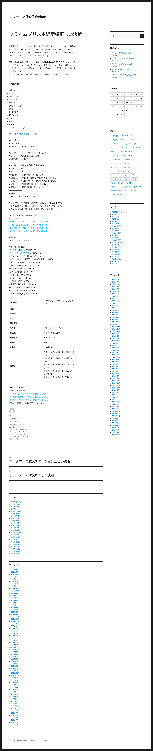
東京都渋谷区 (15, 537)
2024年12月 (15, 617)
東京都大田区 (15, 521)
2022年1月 (14, 699)
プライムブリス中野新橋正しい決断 (23, 134)
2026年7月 (14, 572)
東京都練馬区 (15, 544)
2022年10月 (15, 678)
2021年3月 (14, 722)
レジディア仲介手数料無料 (28, 17)
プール (124, 175)
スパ (135, 159)
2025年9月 (14, 596)
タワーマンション (117, 163)
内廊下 (21, 434)
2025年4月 (15, 607)
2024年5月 (15, 633)
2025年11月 (15, 591)
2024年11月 (15, 619)
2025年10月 (15, 593)
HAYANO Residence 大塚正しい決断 (124, 75)
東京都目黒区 (15, 542)
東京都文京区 (15, 523)
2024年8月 (15, 626)
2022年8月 (15, 682)
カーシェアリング (117, 151)
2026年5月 (14, 577)
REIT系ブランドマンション (18, 427)
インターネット (116, 144)
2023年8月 (15, 654)
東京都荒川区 (15, 547)
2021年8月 (14, 711)
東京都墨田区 (15, 518)
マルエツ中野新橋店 (17, 250)
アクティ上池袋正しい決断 (120, 69)
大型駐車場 (127, 187)
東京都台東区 (15, 514)
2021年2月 (14, 725)
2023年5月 (14, 661)
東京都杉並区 (15, 528)
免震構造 (134, 179)
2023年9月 (15, 652)
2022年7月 (14, 685)
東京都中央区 (15, 504)
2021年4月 (14, 720)
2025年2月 (14, 612)
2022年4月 (15, 692)
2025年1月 (14, 614)
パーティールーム (129, 171)
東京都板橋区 (15, 530)
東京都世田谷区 (16, 502)
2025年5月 (14, 605)
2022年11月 (15, 675)
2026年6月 (15, 574)
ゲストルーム (115, 155)
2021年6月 (14, 715)
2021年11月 (15, 704)
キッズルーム (129, 151)
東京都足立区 (15, 554)
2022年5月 (14, 689)
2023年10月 (15, 650)
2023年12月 (15, 645)
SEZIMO (12, 415)
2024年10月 (15, 621)
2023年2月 (15, 668)
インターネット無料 (22, 429)
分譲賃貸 (120, 183)
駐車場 (113, 195)
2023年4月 (15, 664)
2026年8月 (15, 570)
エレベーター (13, 432)
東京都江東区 (15, 535)
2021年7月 (14, 713)
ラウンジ (126, 179)
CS (26, 425)
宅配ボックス (137, 187)
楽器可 (127, 191)
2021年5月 (14, 718)
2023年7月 (14, 657)
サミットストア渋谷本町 (19, 253)
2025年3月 (14, 610)
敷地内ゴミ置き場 (20, 436)
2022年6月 (15, 687)
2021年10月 (15, 706)
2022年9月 (15, 680)
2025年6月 (14, 603)
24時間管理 (13, 425)
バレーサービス (116, 171)
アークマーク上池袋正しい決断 (122, 64)
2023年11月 (15, 647)
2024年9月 (15, 624)
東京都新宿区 (15, 525)
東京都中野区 (13, 421)
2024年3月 (15, 638)
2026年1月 (14, 586)
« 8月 (117, 119)
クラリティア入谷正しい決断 (121, 53)
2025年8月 (14, 598)
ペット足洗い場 (116, 179)
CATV (22, 425)
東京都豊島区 (15, 551)
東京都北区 (14, 509)
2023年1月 (14, 671)
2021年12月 (15, 701)
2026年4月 (15, 579)
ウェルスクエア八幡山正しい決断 (123, 58)
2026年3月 (15, 581)
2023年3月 (15, 666)
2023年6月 (15, 659)
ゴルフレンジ (115, 159)
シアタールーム (127, 159)
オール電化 (136, 148)
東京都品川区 (15, 516)
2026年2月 (15, 584)
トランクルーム (116, 167)
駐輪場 (18, 439)
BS (18, 425)
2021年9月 (14, 708)
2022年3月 (15, 694)
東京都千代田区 (16, 511)
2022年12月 (15, 673)
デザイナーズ (13, 434)
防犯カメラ (135, 191)
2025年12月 (15, 588)
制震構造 (128, 183)
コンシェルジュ (127, 155)
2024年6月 (15, 631)
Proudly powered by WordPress (40, 740)
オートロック (23, 432)
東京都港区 (14, 539)
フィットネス (115, 175)
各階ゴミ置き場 (116, 187)
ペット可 (131, 175)
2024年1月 (14, 643)
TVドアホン (134, 140)
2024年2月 (15, 640)
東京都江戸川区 (16, 532)
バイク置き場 (127, 167)
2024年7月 (15, 628)
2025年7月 (14, 600)
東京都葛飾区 (15, 549)
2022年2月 (15, 697)
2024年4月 (15, 635)
